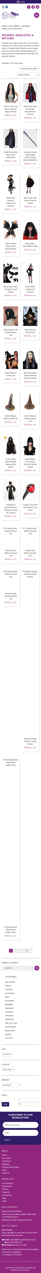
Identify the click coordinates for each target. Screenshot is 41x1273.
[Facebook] (6, 7)
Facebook (18, 1255)
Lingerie (8, 1034)
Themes (8, 986)
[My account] (37, 7)
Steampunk (9, 1008)
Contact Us (6, 1161)
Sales (4, 1201)
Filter (5, 1104)
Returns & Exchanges (10, 1167)
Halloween (14, 26)
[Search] (36, 968)
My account (6, 1158)
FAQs (4, 1170)
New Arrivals (10, 982)
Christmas (9, 1012)
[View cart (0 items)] (33, 7)
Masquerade (10, 1030)
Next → (28, 951)
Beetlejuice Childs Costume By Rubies (17, 1220)
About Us (5, 1173)
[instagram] (3, 7)
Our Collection (7, 1183)
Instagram (8, 1255)
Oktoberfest (9, 1019)
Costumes (9, 989)
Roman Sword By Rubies (12, 1211)
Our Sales (9, 1038)
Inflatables (9, 1004)
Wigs (7, 997)
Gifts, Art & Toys (11, 1023)
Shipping (5, 1164)
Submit (7, 1140)
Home (4, 26)
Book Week (9, 1001)
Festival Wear (10, 1027)
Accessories (10, 993)
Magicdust (25, 1270)
